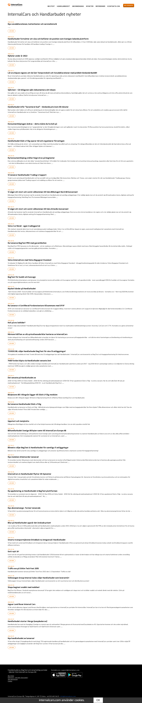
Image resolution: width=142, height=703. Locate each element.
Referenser (100, 6)
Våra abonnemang (13, 679)
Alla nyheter (11, 676)
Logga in (129, 5)
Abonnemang (78, 6)
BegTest (51, 6)
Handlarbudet (63, 6)
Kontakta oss (113, 6)
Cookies (10, 681)
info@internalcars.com (68, 696)
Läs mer (11, 31)
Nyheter (89, 6)
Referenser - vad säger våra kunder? (18, 677)
